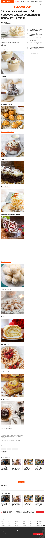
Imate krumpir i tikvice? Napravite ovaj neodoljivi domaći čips (36, 30)
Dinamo (9, 519)
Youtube (40, 519)
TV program (32, 519)
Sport (28, 1)
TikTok (40, 523)
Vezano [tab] (41, 26)
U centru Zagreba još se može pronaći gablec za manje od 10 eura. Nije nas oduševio (36, 39)
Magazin (17, 516)
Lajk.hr (24, 521)
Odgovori (24, 525)
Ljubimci (16, 521)
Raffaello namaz (5, 49)
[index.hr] (7, 1)
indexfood (4, 451)
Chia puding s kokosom (7, 131)
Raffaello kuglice (6, 261)
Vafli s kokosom (5, 344)
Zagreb (2, 523)
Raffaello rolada (5, 317)
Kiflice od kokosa (6, 289)
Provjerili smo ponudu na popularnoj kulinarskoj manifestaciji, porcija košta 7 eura (36, 48)
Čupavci (3, 76)
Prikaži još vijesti (35, 53)
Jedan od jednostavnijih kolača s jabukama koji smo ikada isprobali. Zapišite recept (36, 44)
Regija (2, 521)
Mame (16, 525)
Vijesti (24, 1)
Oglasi (36, 1)
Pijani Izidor (4, 159)
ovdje (6, 436)
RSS (30, 525)
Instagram (40, 521)
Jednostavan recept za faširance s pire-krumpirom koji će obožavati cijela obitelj (36, 34)
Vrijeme (31, 523)
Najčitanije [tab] (35, 26)
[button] (2, 461)
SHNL (9, 523)
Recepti (24, 519)
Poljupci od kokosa (6, 104)
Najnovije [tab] (29, 26)
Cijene (40, 1)
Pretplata (17, 1)
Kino (30, 521)
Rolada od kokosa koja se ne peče (10, 214)
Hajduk (9, 521)
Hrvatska (2, 519)
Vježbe (24, 523)
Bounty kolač (5, 399)
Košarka (9, 525)
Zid (21, 1)
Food (16, 523)
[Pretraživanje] (43, 5)
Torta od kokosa (5, 187)
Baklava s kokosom (6, 372)
